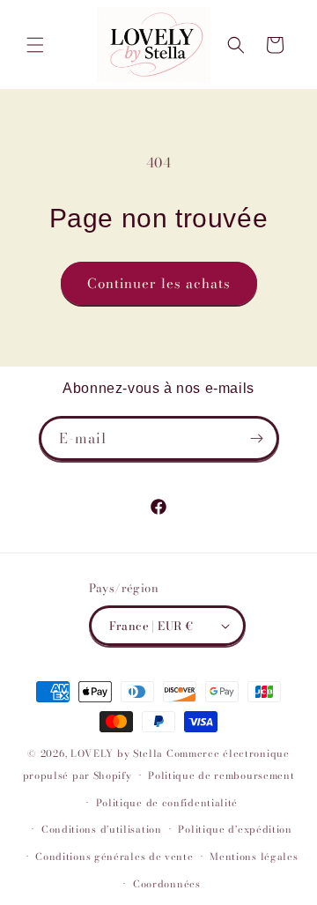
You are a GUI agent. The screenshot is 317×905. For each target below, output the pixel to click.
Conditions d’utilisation (101, 829)
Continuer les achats (159, 283)
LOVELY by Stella (116, 753)
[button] (35, 45)
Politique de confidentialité (167, 803)
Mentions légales (254, 856)
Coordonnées (167, 884)
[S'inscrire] (257, 438)
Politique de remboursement (221, 775)
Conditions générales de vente (114, 856)
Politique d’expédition (234, 829)
